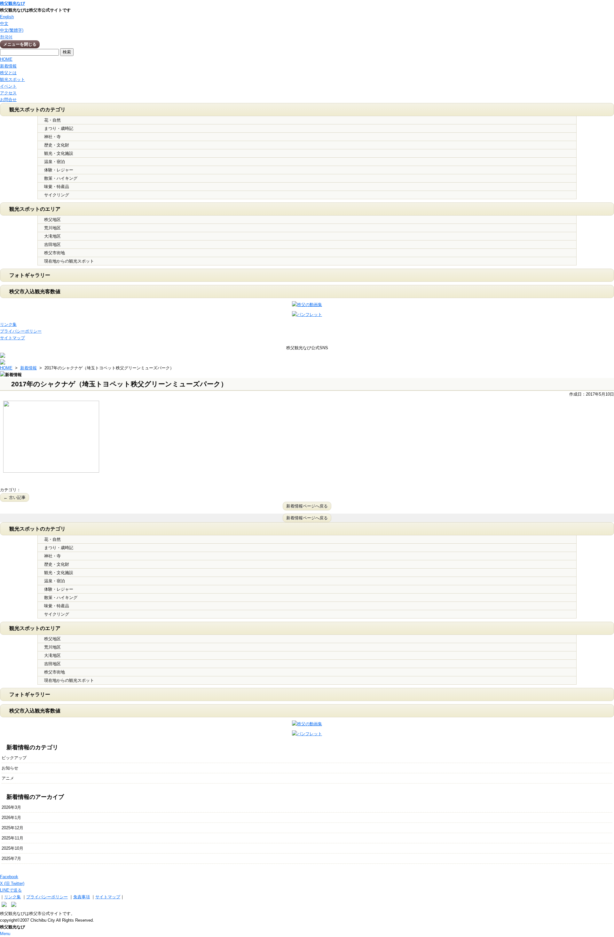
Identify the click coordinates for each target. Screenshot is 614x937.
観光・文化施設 (58, 153)
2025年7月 (11, 858)
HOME (6, 59)
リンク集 (8, 324)
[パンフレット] (307, 314)
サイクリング (56, 195)
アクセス (8, 93)
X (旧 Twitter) (12, 883)
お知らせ (10, 768)
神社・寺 (52, 136)
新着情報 (8, 66)
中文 (4, 23)
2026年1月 (11, 817)
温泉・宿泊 (54, 161)
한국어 (6, 37)
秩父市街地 (54, 252)
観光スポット (12, 79)
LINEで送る (11, 890)
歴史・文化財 (56, 145)
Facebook (9, 876)
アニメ (8, 778)
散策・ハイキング (60, 178)
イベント (8, 86)
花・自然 (52, 120)
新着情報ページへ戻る (307, 506)
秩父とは (8, 72)
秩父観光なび (12, 3)
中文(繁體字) (11, 30)
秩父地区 (52, 219)
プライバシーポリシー (21, 331)
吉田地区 (52, 244)
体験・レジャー (58, 170)
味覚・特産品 (56, 186)
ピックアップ (14, 757)
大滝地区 (52, 236)
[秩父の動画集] (307, 304)
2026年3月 (11, 807)
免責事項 (81, 896)
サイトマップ (12, 337)
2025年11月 (12, 838)
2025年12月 (12, 827)
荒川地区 (52, 227)
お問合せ (8, 99)
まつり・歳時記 (58, 128)
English (7, 16)
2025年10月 (12, 848)
